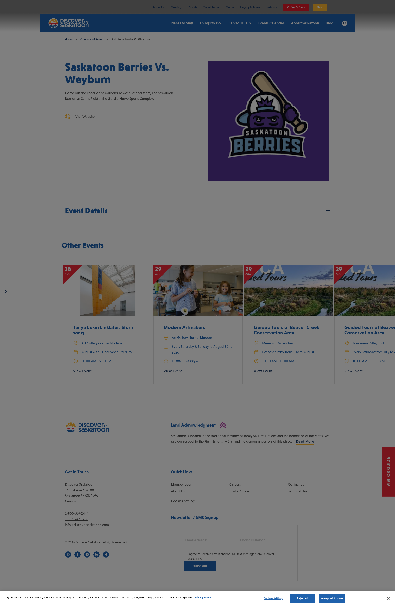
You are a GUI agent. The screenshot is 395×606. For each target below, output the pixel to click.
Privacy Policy (203, 597)
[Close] (388, 598)
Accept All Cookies (332, 598)
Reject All (302, 598)
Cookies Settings (273, 598)
